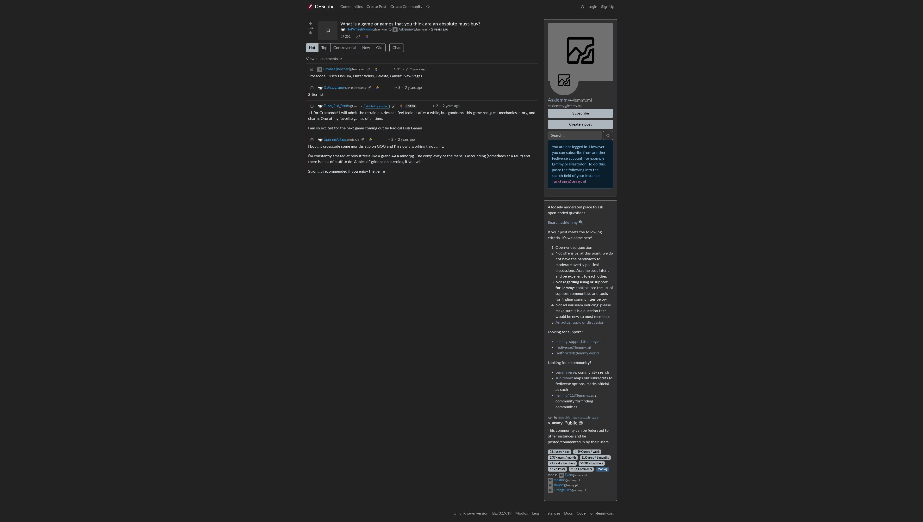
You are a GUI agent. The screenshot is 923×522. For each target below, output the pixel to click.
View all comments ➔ (324, 59)
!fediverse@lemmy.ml (573, 347)
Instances (552, 513)
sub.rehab (563, 378)
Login (592, 7)
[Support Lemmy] (427, 7)
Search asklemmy (563, 223)
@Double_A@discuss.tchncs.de (578, 417)
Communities (351, 7)
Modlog (602, 469)
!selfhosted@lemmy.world (577, 353)
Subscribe (580, 113)
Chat (397, 48)
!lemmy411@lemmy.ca (574, 395)
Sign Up (607, 7)
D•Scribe (325, 6)
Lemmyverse (565, 372)
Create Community (406, 7)
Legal (536, 513)
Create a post (580, 124)
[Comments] (327, 30)
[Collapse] (311, 69)
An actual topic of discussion (579, 322)
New (366, 48)
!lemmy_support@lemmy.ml (578, 342)
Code (581, 513)
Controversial (344, 48)
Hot (312, 48)
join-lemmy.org (601, 513)
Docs (568, 513)
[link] (358, 36)
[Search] (582, 7)
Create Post (377, 7)
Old (379, 48)
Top (324, 48)
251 (348, 36)
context (582, 288)
